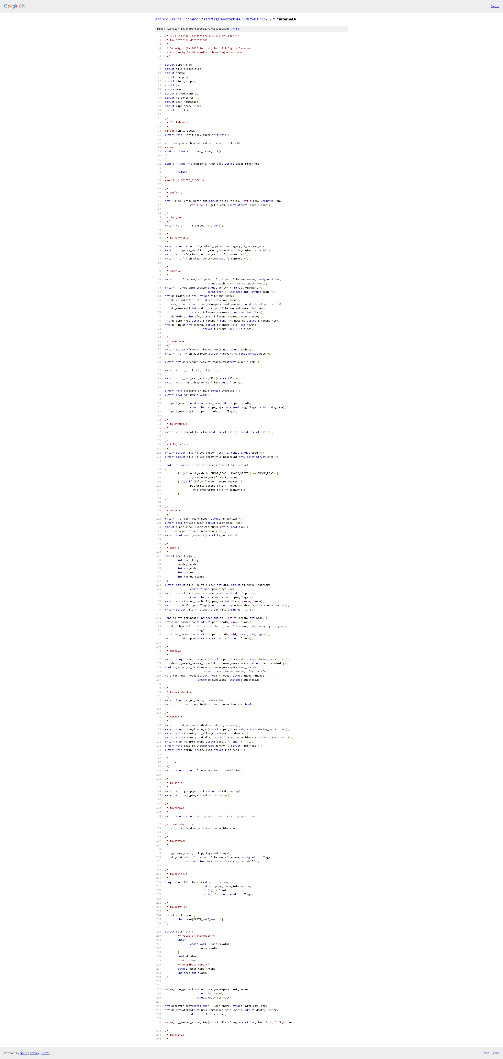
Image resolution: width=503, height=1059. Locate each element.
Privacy (34, 1053)
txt (486, 1053)
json (496, 1053)
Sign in (495, 6)
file (236, 28)
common (193, 19)
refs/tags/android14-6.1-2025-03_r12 (234, 19)
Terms (45, 1053)
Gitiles (24, 1053)
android (161, 19)
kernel (177, 19)
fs (274, 19)
